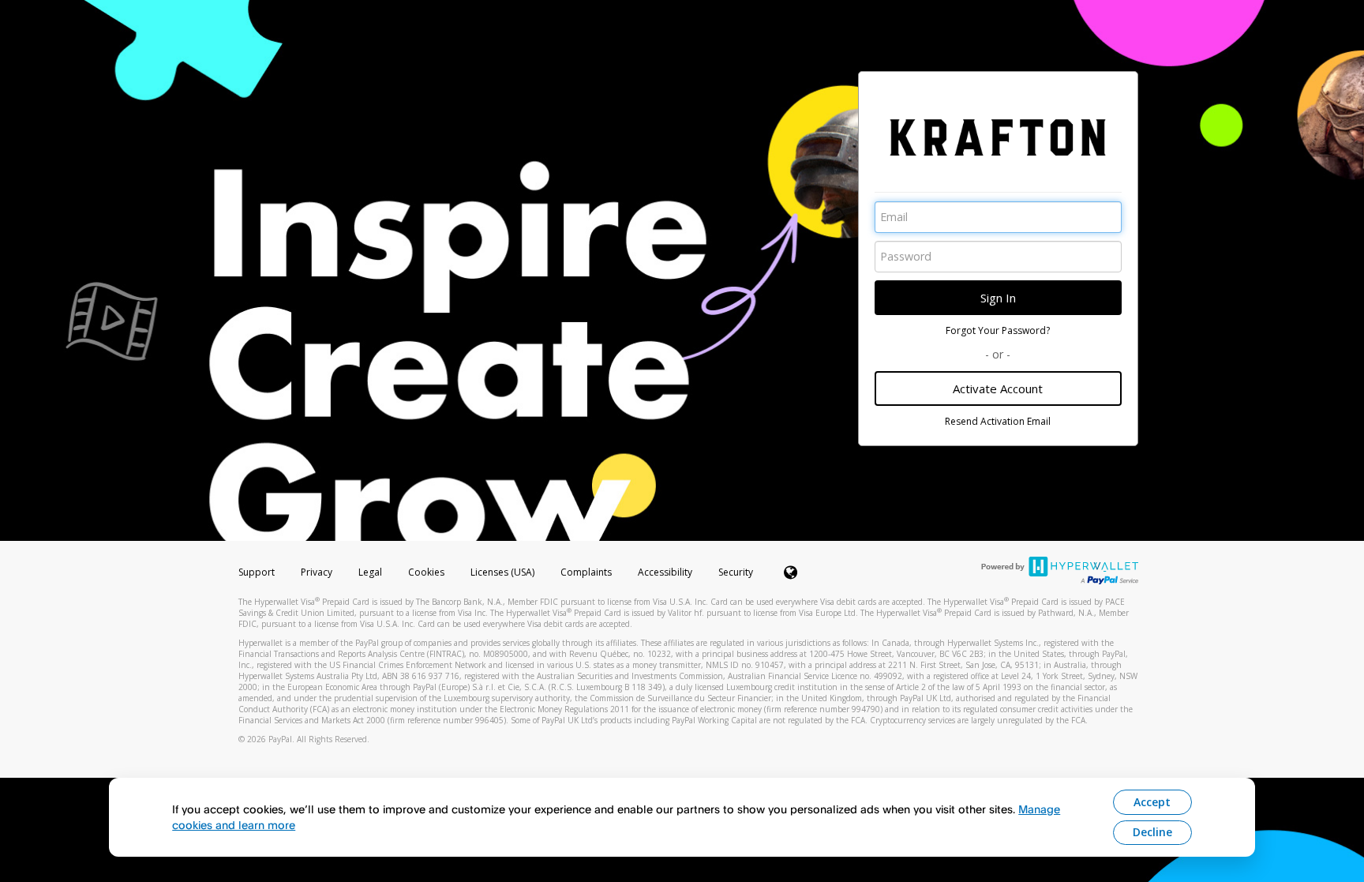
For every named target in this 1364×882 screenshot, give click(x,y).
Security (735, 572)
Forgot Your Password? (998, 330)
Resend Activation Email (998, 421)
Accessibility (665, 572)
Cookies (426, 572)
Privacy (316, 572)
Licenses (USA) (503, 572)
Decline (1152, 831)
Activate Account (998, 388)
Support (256, 572)
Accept (1152, 801)
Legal (370, 572)
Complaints (587, 572)
